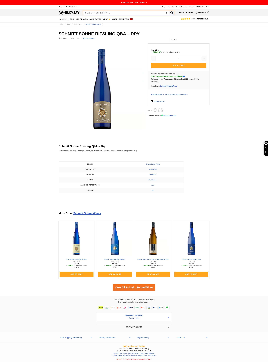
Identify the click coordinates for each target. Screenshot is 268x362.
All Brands (82, 19)
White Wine (153, 169)
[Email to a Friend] (162, 110)
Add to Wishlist (159, 101)
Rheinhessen (153, 180)
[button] (63, 19)
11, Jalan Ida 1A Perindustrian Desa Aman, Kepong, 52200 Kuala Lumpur (134, 355)
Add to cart (179, 65)
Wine (68, 24)
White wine (78, 24)
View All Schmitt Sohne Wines (134, 287)
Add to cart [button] (76, 274)
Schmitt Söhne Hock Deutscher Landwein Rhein (153, 259)
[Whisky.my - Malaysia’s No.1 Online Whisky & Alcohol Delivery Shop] (69, 12)
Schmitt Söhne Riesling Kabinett (114, 259)
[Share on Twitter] (158, 110)
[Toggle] (169, 327)
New (72, 19)
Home (61, 24)
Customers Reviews (199, 19)
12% (152, 185)
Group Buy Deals (120, 19)
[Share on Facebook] (155, 110)
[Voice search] (166, 12)
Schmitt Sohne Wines (93, 24)
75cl (152, 190)
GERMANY (153, 174)
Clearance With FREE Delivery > (134, 2)
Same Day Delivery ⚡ (100, 19)
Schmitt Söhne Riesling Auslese (76, 259)
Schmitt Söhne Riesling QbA (191, 259)
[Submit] (171, 12)
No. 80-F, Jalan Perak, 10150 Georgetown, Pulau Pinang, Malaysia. (134, 353)
